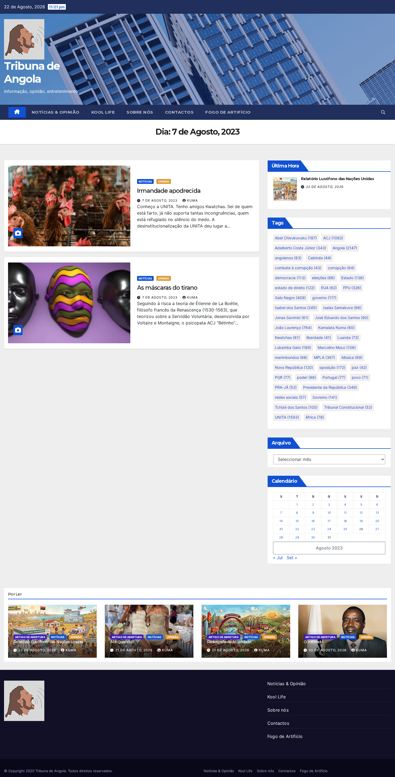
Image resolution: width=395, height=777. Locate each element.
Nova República (294, 367)
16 (313, 521)
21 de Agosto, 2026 (134, 650)
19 (361, 521)
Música (352, 357)
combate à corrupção (298, 267)
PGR (282, 377)
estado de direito (295, 287)
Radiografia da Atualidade (229, 641)
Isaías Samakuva (342, 307)
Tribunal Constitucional (348, 407)
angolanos (288, 258)
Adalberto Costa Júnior (300, 248)
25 (345, 529)
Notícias (145, 181)
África (315, 417)
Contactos (179, 112)
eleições (323, 277)
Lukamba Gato (293, 347)
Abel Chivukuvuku (296, 238)
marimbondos (291, 357)
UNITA (287, 417)
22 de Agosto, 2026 (325, 187)
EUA (329, 287)
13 (377, 512)
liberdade (318, 337)
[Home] (17, 112)
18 (345, 521)
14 (281, 521)
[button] (383, 112)
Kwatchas (287, 337)
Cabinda (319, 258)
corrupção (341, 267)
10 (329, 512)
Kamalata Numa (336, 327)
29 (297, 537)
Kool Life (103, 112)
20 (377, 521)
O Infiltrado (313, 641)
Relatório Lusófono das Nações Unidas (337, 178)
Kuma (192, 200)
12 (361, 512)
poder (306, 377)
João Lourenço (293, 327)
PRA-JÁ (286, 387)
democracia (290, 277)
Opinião (163, 181)
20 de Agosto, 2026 (328, 650)
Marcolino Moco (337, 347)
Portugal (333, 377)
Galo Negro (290, 297)
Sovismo (325, 397)
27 (377, 529)
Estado (352, 277)
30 (313, 537)
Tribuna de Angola (32, 72)
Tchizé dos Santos (296, 407)
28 (281, 537)
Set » (292, 557)
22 (297, 529)
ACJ (333, 238)
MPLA (324, 357)
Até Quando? (122, 641)
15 (297, 521)
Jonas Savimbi (291, 317)
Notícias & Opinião (56, 112)
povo (360, 377)
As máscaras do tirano (167, 287)
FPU (352, 287)
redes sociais (290, 397)
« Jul (278, 557)
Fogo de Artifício (228, 112)
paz (359, 367)
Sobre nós (140, 112)
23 (313, 529)
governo (324, 297)
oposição (332, 367)
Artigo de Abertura (30, 637)
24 (329, 529)
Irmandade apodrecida (168, 190)
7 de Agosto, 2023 (160, 200)
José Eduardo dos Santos (341, 317)
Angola (345, 248)
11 (345, 512)
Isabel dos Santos (296, 307)
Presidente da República (330, 387)
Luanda (348, 337)
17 (329, 521)
